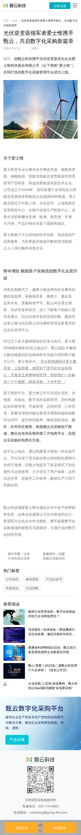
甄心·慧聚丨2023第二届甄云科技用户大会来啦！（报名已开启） (52, 667)
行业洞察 (32, 588)
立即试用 (60, 6)
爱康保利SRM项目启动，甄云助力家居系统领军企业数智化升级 (52, 649)
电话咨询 (59, 828)
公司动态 (12, 579)
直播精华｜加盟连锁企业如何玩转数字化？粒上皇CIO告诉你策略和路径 (54, 555)
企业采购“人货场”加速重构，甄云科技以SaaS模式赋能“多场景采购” (53, 685)
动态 (15, 20)
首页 (6, 20)
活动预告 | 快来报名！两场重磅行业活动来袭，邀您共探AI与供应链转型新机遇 (51, 631)
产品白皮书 (54, 579)
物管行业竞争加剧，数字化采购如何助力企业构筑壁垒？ (51, 613)
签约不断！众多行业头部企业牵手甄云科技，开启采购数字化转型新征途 (19, 555)
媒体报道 (32, 579)
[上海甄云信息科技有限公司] (14, 5)
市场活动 (12, 588)
